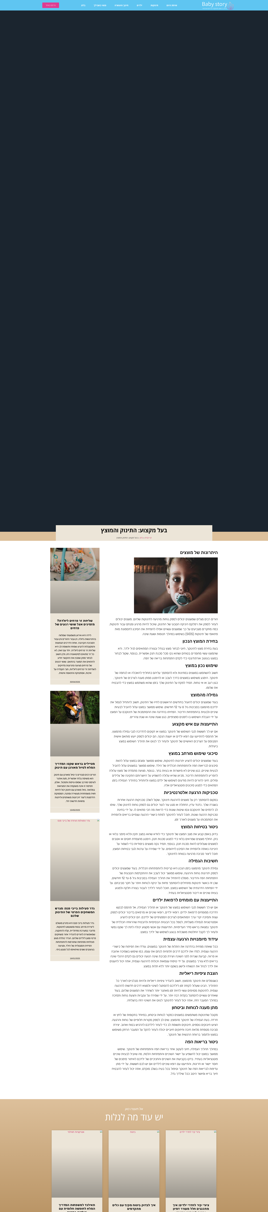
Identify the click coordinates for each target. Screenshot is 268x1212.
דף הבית (148, 537)
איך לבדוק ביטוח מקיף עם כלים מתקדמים (134, 1207)
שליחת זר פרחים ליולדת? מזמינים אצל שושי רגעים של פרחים (75, 624)
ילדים (139, 5)
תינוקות (154, 5)
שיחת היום (172, 5)
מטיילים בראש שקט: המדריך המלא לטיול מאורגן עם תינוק (75, 765)
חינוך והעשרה (121, 5)
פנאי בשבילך (100, 5)
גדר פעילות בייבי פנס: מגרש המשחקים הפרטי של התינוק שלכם (75, 912)
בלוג (83, 5)
